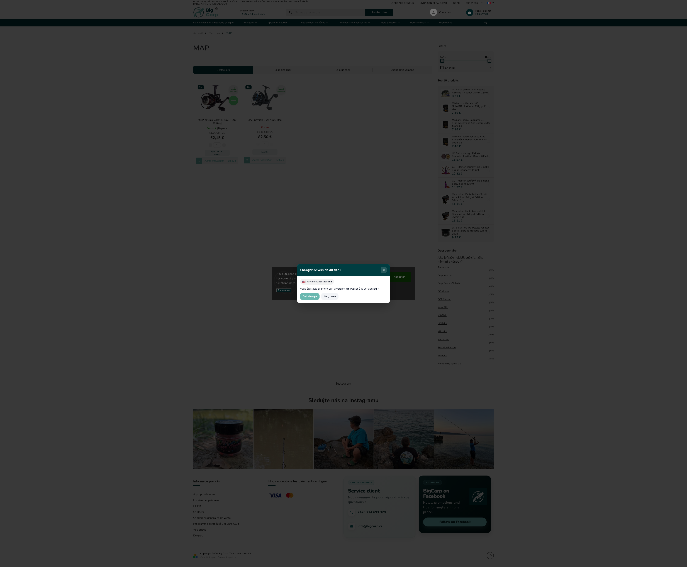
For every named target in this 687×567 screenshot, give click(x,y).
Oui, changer (310, 296)
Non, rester (330, 296)
